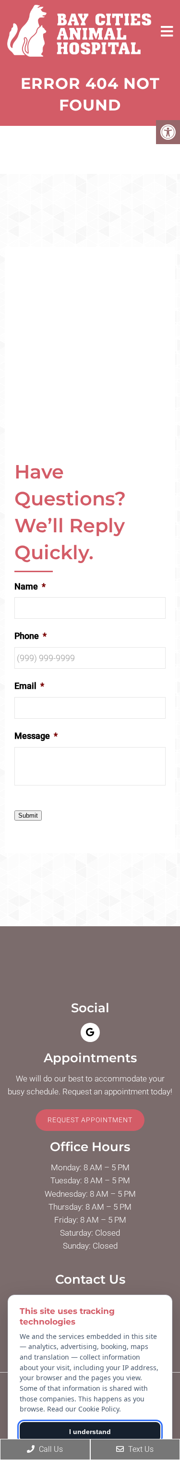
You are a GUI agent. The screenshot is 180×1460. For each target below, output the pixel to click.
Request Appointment (90, 1120)
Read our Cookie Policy (83, 1408)
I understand (90, 1431)
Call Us (50, 1449)
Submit (28, 815)
